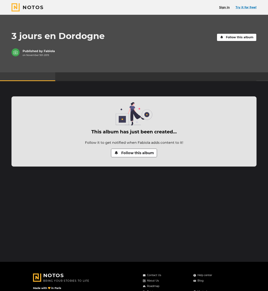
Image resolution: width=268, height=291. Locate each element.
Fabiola (49, 51)
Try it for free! (246, 7)
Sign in (224, 7)
